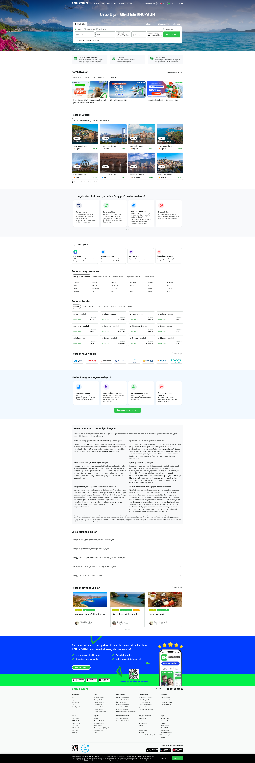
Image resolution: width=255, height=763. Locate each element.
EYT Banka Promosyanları (79, 721)
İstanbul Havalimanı (167, 700)
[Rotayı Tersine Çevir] (95, 34)
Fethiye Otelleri (98, 709)
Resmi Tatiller (165, 728)
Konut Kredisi (76, 723)
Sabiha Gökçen (165, 697)
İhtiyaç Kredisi (76, 718)
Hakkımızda (142, 718)
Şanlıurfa (133, 282)
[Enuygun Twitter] (175, 689)
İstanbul (76, 282)
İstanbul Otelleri (98, 697)
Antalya (76, 291)
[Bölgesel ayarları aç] (162, 3)
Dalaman (170, 282)
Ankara (76, 288)
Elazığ (150, 288)
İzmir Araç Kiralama (144, 702)
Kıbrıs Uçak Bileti (76, 707)
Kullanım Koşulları (166, 735)
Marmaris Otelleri (99, 707)
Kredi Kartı (75, 730)
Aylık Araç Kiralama (144, 707)
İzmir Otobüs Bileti (121, 702)
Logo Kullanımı (143, 730)
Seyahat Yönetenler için (123, 721)
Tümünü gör (178, 588)
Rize (131, 288)
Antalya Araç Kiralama (145, 704)
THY (73, 697)
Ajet (73, 704)
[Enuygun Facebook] (168, 689)
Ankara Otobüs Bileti (122, 700)
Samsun (132, 285)
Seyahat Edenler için (122, 718)
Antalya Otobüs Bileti (122, 709)
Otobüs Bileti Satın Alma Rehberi (125, 711)
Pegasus (74, 700)
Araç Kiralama (143, 695)
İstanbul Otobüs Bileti (122, 697)
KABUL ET (177, 758)
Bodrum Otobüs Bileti (122, 704)
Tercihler (164, 758)
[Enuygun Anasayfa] (80, 3)
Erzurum (114, 288)
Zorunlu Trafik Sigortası (101, 721)
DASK (95, 732)
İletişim (141, 721)
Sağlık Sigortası (98, 725)
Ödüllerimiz (142, 732)
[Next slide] (179, 94)
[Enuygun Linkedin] (178, 689)
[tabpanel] (127, 34)
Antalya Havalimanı (166, 702)
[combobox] (85, 36)
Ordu (131, 291)
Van (93, 291)
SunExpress (75, 702)
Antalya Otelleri (98, 700)
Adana (94, 285)
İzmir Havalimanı (166, 704)
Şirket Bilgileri (143, 723)
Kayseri (169, 288)
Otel (95, 695)
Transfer (164, 695)
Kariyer (141, 728)
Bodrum (113, 291)
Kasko (96, 718)
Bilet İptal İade (165, 730)
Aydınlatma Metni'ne (144, 758)
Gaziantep (114, 285)
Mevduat (74, 732)
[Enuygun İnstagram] (171, 689)
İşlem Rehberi (165, 725)
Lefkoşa (94, 282)
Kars (149, 285)
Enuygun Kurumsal (122, 716)
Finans (74, 716)
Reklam (141, 725)
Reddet (86, 760)
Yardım (163, 723)
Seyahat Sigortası (99, 723)
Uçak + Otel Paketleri (100, 711)
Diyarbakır (95, 288)
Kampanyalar (165, 721)
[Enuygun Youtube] (182, 689)
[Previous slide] (75, 94)
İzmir (75, 285)
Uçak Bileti (75, 695)
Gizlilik (163, 737)
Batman (150, 291)
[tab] (80, 24)
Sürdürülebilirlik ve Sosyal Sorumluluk (150, 735)
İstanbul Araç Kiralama (145, 697)
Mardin (150, 282)
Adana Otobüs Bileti (122, 707)
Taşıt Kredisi (75, 725)
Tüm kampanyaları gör (174, 73)
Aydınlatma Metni (166, 732)
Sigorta (96, 716)
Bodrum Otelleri (98, 702)
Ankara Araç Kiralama (145, 700)
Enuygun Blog (165, 718)
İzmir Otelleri (98, 704)
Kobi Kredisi (75, 728)
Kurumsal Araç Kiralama (146, 709)
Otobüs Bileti (120, 695)
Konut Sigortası (98, 730)
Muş (168, 291)
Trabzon (113, 282)
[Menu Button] (173, 3)
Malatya (169, 285)
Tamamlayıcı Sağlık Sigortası (102, 728)
